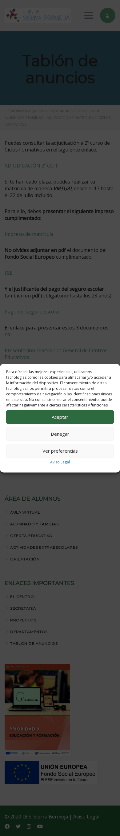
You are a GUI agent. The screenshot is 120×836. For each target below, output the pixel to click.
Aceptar (60, 417)
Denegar (60, 434)
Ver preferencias (60, 451)
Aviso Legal (60, 461)
